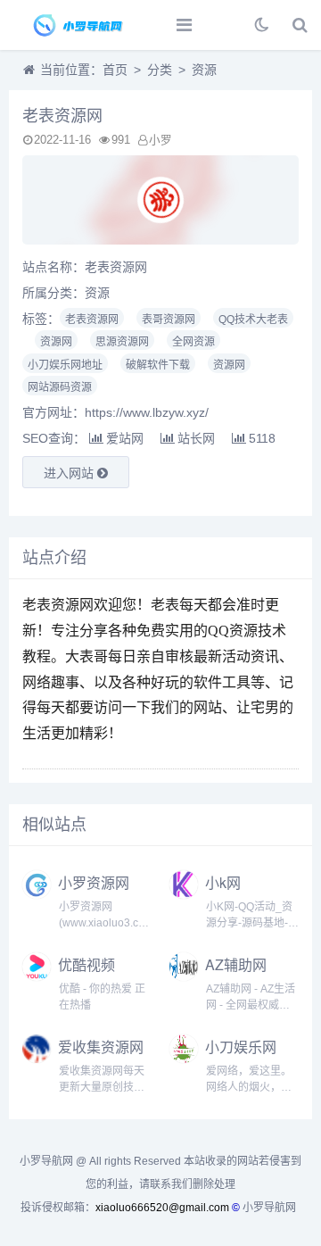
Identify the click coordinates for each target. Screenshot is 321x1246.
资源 (204, 69)
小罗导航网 (269, 1207)
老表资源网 (92, 319)
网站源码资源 (60, 387)
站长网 (196, 438)
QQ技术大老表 (253, 319)
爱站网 (125, 438)
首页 (115, 69)
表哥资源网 (168, 319)
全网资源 (193, 342)
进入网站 (70, 473)
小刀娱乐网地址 (65, 365)
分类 (159, 69)
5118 (262, 438)
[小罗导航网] (75, 25)
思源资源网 (122, 342)
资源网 (56, 342)
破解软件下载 (158, 365)
